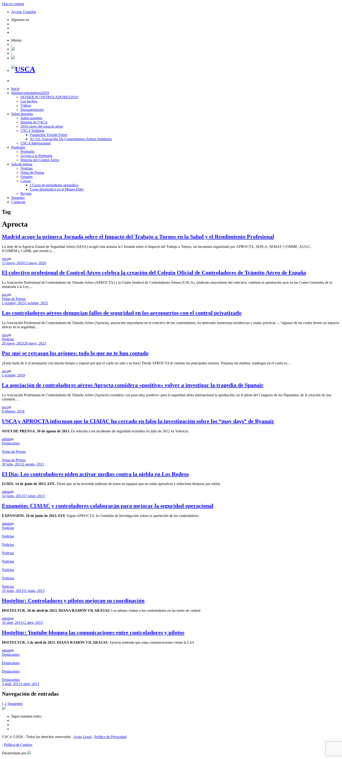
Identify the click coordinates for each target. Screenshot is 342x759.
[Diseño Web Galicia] (29, 753)
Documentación (32, 110)
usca (5, 259)
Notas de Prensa (32, 172)
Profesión (18, 147)
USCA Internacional (35, 143)
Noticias (26, 168)
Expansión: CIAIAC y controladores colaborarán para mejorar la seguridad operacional (107, 506)
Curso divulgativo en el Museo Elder (57, 189)
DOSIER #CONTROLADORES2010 (49, 97)
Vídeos (25, 105)
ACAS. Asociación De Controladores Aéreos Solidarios (71, 139)
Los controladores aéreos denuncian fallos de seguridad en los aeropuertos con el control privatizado (121, 313)
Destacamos (11, 443)
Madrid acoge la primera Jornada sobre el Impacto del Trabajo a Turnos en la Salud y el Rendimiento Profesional (138, 237)
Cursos (25, 181)
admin (6, 439)
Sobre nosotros (22, 114)
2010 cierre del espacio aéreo (41, 126)
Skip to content (13, 4)
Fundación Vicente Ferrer (48, 135)
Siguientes (15, 704)
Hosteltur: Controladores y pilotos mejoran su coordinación (73, 601)
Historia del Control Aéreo (39, 160)
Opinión (26, 177)
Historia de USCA (34, 122)
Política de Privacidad (110, 737)
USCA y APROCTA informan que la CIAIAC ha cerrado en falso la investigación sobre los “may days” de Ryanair (138, 421)
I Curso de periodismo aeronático (54, 185)
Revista (25, 193)
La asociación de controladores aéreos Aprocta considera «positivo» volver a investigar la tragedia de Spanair (133, 385)
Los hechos (28, 101)
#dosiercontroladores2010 (30, 93)
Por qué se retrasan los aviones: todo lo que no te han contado (75, 353)
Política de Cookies (18, 745)
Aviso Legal (82, 737)
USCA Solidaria (32, 131)
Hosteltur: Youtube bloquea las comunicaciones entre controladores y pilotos (93, 632)
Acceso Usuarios (23, 12)
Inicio (15, 89)
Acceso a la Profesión (36, 156)
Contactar (18, 202)
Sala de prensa (21, 164)
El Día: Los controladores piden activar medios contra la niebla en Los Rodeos (95, 474)
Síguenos (18, 198)
